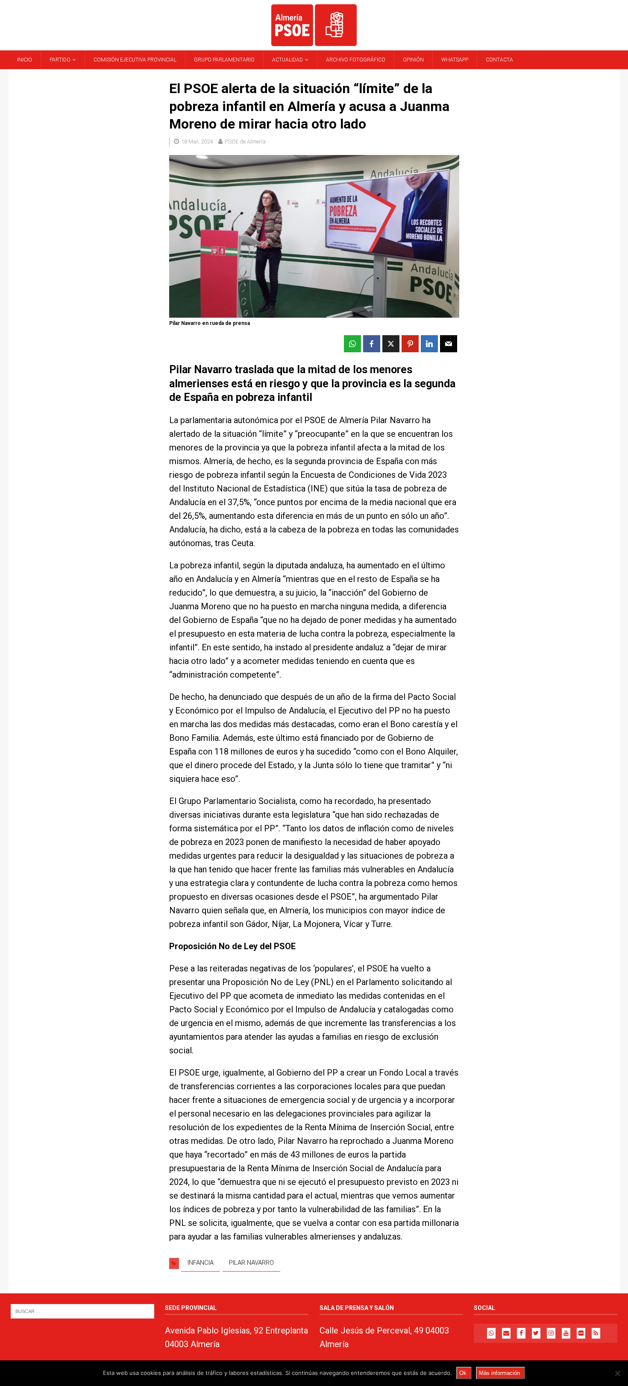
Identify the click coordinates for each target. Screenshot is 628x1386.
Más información (499, 1373)
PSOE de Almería (245, 141)
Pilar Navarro (251, 1262)
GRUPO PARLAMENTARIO (224, 60)
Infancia (201, 1262)
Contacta (499, 60)
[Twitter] (536, 1333)
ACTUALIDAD (287, 60)
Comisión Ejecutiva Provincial (135, 60)
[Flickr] (581, 1333)
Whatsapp (454, 60)
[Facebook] (521, 1333)
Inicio (24, 60)
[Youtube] (566, 1333)
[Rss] (596, 1333)
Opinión (413, 60)
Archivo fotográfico (355, 60)
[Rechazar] (617, 1373)
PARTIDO (60, 60)
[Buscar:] (82, 1310)
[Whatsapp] (491, 1333)
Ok (463, 1373)
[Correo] (506, 1333)
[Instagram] (551, 1333)
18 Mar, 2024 (197, 141)
